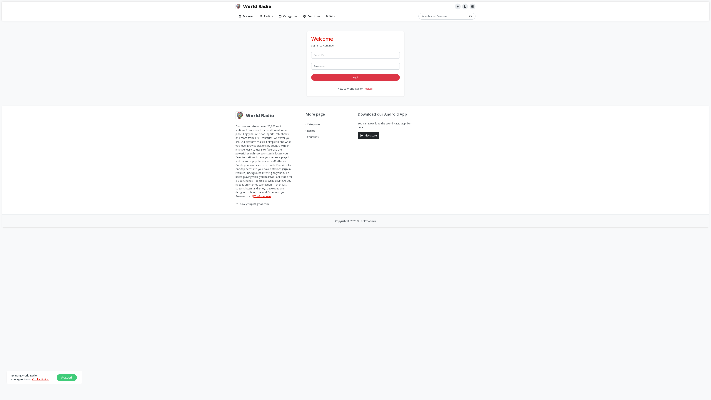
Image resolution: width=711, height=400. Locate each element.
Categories (290, 16)
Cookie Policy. (40, 379)
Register (368, 88)
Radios (268, 16)
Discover (248, 16)
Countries (314, 16)
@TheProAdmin (261, 196)
